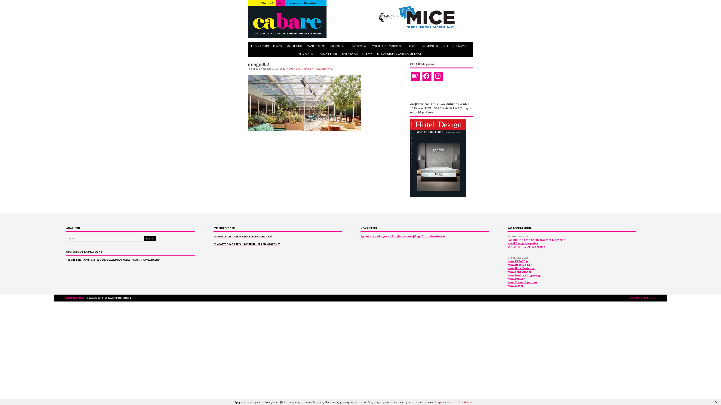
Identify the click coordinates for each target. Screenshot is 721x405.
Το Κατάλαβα (468, 402)
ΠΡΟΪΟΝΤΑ (306, 53)
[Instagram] (438, 76)
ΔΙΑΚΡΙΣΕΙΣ (337, 46)
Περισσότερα (444, 402)
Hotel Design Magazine (523, 243)
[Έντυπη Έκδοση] (415, 76)
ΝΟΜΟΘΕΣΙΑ (430, 46)
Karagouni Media (75, 297)
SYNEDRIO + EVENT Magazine (526, 247)
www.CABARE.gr (518, 261)
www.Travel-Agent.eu (522, 282)
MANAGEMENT (316, 46)
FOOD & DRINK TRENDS (266, 46)
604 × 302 (288, 68)
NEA (446, 46)
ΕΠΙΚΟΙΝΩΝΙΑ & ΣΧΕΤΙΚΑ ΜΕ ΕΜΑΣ (399, 53)
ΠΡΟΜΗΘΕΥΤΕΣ (327, 53)
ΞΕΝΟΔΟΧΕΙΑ (357, 46)
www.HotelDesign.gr (521, 268)
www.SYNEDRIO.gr (519, 272)
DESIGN (413, 46)
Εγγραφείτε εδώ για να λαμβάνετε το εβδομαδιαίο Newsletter (402, 236)
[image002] (304, 130)
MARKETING (294, 46)
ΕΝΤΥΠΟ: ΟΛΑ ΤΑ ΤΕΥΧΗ (357, 53)
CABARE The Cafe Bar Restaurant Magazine (536, 240)
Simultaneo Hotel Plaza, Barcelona (314, 68)
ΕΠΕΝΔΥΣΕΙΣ (461, 46)
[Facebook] (426, 76)
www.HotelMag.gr (520, 264)
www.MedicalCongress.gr (524, 275)
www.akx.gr (515, 286)
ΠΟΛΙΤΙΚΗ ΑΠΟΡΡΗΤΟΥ (642, 297)
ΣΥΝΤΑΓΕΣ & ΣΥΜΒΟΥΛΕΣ (386, 46)
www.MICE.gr (516, 278)
